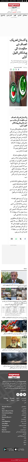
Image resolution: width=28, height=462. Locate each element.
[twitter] (20, 239)
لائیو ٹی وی (14, 12)
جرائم (25, 444)
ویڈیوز (24, 442)
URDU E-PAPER (13, 1)
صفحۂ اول (25, 15)
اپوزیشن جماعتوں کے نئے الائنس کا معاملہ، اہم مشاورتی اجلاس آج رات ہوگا (14, 351)
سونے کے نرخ (23, 430)
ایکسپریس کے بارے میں (23, 400)
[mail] (11, 239)
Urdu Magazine (6, 421)
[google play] (9, 450)
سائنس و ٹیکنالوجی (22, 436)
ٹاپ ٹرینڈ (24, 423)
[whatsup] (16, 239)
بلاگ (25, 438)
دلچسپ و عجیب (22, 426)
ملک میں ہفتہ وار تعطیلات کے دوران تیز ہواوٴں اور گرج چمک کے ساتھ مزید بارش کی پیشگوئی (15, 367)
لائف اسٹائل (23, 421)
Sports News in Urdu (7, 411)
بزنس (25, 440)
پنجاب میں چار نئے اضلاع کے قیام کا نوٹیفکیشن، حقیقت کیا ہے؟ (14, 318)
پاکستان (3, 15)
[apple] (19, 450)
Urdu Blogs (5, 423)
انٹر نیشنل (24, 415)
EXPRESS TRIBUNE (5, 1)
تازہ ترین (19, 15)
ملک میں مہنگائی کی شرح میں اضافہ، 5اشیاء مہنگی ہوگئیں (15, 334)
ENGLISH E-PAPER (20, 1)
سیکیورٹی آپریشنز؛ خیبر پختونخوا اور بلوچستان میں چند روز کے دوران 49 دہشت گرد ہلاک (14, 302)
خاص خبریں (9, 15)
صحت (24, 428)
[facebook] (25, 239)
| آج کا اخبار (18, 12)
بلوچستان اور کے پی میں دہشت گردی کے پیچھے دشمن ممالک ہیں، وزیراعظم (15, 286)
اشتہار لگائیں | (9, 12)
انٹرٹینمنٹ (23, 419)
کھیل (15, 15)
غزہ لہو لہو (24, 411)
